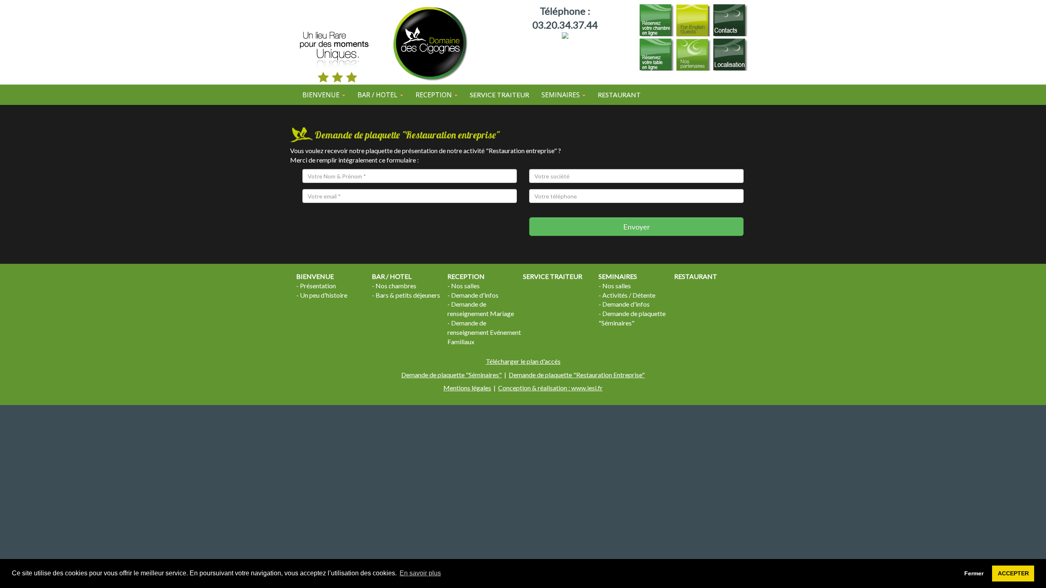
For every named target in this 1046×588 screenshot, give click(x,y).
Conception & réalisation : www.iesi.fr (550, 388)
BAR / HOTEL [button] (378, 94)
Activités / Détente (628, 295)
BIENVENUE (315, 276)
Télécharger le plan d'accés (523, 361)
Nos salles (465, 286)
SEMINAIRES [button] (561, 94)
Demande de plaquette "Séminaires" (451, 375)
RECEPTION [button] (435, 94)
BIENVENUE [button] (321, 94)
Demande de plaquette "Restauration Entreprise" (577, 375)
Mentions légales (467, 388)
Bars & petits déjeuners (407, 295)
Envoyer (636, 226)
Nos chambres (395, 286)
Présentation (318, 286)
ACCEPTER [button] (1013, 573)
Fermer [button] (973, 573)
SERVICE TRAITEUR (499, 94)
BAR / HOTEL (391, 276)
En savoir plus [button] (420, 573)
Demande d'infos (474, 295)
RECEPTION (466, 276)
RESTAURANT (619, 94)
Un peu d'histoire (323, 295)
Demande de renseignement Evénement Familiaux (484, 332)
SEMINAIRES (618, 276)
